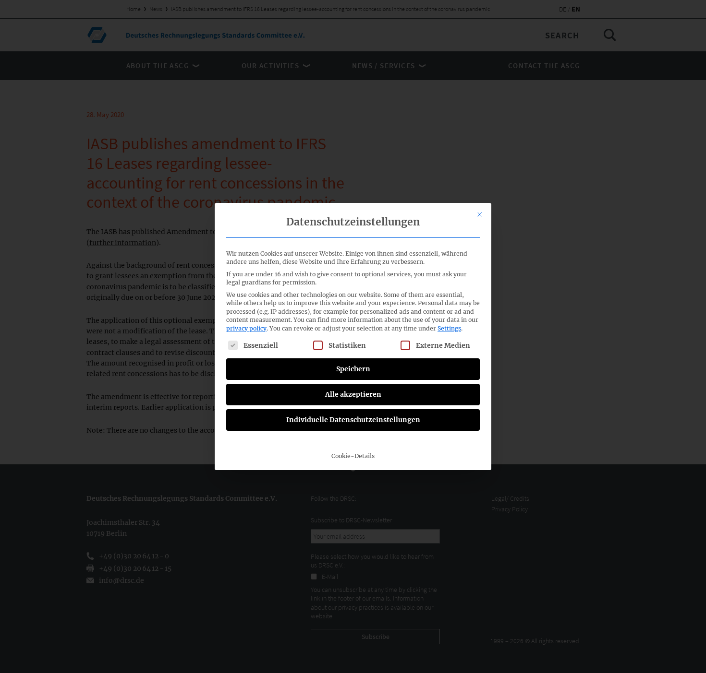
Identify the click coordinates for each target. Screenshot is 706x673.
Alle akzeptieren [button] (353, 394)
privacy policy (246, 328)
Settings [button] (449, 328)
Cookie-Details (353, 456)
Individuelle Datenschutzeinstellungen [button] (353, 419)
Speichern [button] (353, 369)
